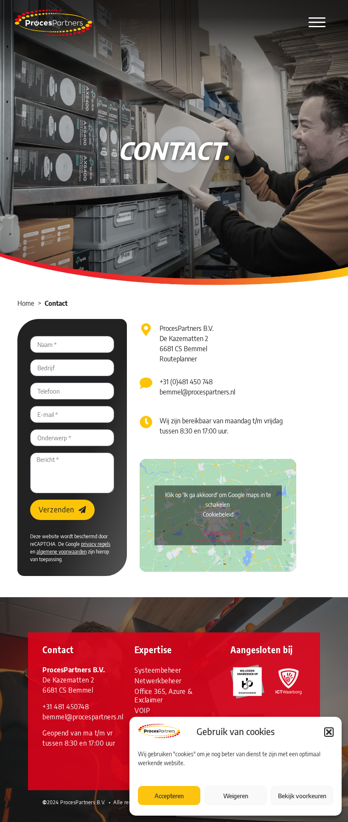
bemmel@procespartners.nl (197, 392)
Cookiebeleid (218, 514)
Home (25, 303)
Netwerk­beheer (158, 681)
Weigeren (235, 796)
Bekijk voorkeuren (302, 796)
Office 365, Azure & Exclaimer (164, 695)
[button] (329, 732)
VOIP (142, 710)
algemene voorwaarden (61, 551)
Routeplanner (178, 359)
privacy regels (95, 544)
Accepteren (169, 796)
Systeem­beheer (158, 670)
